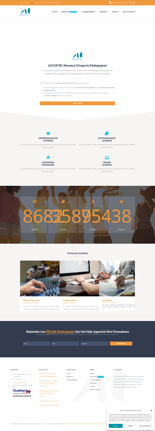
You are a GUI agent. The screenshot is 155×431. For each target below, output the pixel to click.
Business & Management (109, 302)
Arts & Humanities (68, 303)
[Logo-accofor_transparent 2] (77, 52)
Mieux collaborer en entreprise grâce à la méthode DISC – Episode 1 (49, 393)
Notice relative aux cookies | (98, 424)
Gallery (51, 278)
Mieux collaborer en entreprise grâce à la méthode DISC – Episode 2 (49, 383)
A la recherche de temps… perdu (49, 405)
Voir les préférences (145, 426)
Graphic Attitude (41, 424)
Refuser (130, 426)
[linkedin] (134, 2)
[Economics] (127, 278)
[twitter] (131, 2)
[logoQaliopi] (22, 387)
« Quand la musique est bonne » (49, 401)
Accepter (115, 426)
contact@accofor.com (20, 382)
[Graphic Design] (87, 278)
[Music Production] (48, 278)
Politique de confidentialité (81, 424)
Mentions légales (66, 424)
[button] (151, 410)
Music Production (45, 278)
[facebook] (127, 2)
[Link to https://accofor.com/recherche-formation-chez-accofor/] (110, 2)
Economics (124, 278)
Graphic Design (85, 278)
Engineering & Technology (31, 303)
